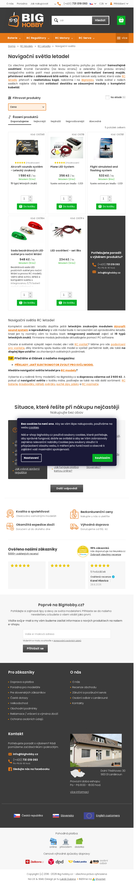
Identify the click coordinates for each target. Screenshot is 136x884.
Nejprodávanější (75, 121)
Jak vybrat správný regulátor (27, 470)
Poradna (22, 3)
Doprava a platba (22, 682)
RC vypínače (90, 384)
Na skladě (118, 97)
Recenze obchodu (84, 687)
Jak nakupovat (39, 3)
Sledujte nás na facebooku (31, 769)
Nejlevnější (40, 121)
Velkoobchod (19, 703)
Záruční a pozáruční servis (89, 692)
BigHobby (87, 80)
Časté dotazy (19, 698)
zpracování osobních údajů (67, 640)
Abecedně (95, 121)
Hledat (100, 20)
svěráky (50, 384)
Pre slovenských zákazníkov (28, 692)
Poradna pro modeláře (25, 687)
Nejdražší (56, 121)
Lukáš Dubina (68, 879)
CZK (101, 3)
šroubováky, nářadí (31, 384)
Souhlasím (102, 458)
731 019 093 (113, 264)
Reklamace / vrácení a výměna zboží (34, 714)
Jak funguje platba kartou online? (66, 469)
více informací (79, 792)
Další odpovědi (66, 488)
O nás (10, 3)
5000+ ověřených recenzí (23, 553)
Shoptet (100, 879)
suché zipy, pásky (67, 384)
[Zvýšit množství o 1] (30, 197)
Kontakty (78, 703)
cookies (34, 427)
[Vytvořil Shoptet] (93, 879)
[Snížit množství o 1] (30, 200)
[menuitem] (14, 38)
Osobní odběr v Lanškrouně (90, 698)
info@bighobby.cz (109, 272)
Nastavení (31, 458)
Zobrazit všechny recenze (105, 554)
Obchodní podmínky (23, 708)
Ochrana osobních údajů (26, 719)
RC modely (68, 370)
